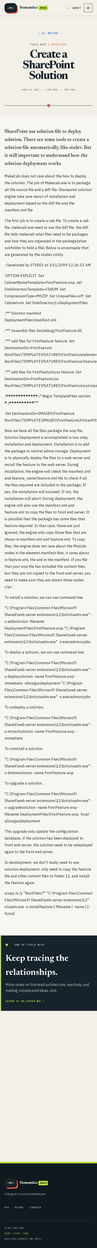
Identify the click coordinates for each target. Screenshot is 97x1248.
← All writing (48, 33)
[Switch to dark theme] (88, 8)
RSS (7, 1207)
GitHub (19, 1207)
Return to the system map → (25, 1001)
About (76, 8)
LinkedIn (35, 1207)
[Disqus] (48, 1085)
